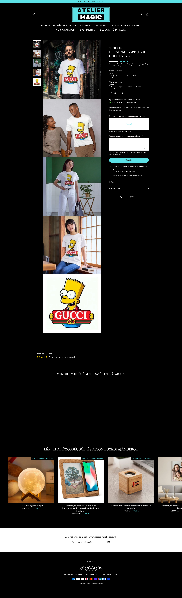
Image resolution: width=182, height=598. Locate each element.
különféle (101, 25)
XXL (134, 76)
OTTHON (45, 25)
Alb (112, 87)
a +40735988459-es (140, 108)
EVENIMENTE (87, 29)
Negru (120, 87)
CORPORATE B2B (65, 29)
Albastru (114, 93)
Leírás (111, 182)
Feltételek (79, 574)
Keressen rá (68, 574)
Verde (138, 87)
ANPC (115, 574)
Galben (129, 87)
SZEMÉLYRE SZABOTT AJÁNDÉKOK (72, 25)
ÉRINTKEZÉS (119, 29)
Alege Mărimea (115, 71)
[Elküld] (108, 542)
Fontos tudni (114, 188)
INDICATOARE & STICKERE (125, 25)
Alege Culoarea (115, 82)
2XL (142, 76)
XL (128, 76)
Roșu (124, 93)
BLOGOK (105, 29)
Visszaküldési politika (93, 574)
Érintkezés (107, 574)
